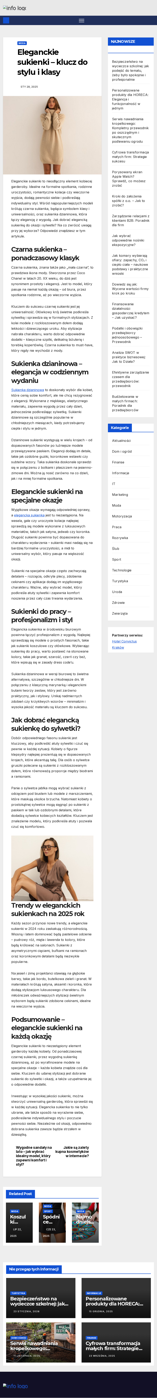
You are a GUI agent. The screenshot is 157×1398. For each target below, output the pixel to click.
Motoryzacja (122, 516)
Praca (116, 527)
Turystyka (120, 581)
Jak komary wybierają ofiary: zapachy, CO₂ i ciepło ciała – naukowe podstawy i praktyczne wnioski (130, 265)
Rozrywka (120, 538)
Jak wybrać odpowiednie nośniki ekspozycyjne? (128, 240)
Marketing (120, 495)
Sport (48, 1211)
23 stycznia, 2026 (26, 1311)
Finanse (118, 462)
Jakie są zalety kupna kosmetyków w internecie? (72, 1152)
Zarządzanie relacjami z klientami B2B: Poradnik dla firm (131, 220)
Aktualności (121, 441)
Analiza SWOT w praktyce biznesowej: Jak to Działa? (129, 357)
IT (113, 484)
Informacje (120, 473)
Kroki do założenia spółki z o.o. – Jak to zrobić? (128, 200)
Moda (22, 43)
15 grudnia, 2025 (101, 1311)
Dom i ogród (122, 451)
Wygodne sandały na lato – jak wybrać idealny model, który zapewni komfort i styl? (34, 1156)
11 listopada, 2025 (26, 1355)
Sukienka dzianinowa (27, 390)
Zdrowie (118, 603)
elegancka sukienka (29, 515)
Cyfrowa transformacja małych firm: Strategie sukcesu (130, 156)
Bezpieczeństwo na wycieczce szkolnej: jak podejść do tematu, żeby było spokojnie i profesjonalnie (130, 71)
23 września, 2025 (102, 1355)
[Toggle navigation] (82, 20)
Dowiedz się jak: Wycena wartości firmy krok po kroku (130, 288)
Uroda (117, 592)
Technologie (121, 570)
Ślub (115, 549)
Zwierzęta (120, 613)
